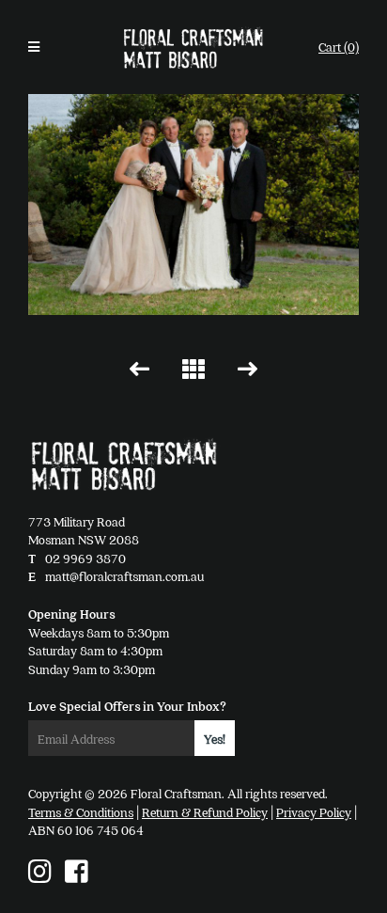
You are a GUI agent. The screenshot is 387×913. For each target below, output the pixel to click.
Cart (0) (338, 47)
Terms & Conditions (80, 812)
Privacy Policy (313, 812)
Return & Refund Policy (205, 812)
